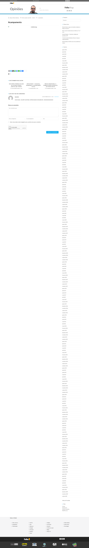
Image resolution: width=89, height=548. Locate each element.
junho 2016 (64, 319)
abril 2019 (64, 244)
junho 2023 (64, 133)
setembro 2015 (65, 339)
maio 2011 (64, 454)
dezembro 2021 (65, 173)
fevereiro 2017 (65, 301)
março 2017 (64, 299)
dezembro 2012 (65, 412)
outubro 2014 (64, 363)
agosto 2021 (64, 182)
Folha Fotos (66, 524)
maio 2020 (64, 215)
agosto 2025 (64, 76)
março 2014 (64, 379)
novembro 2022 (65, 149)
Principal (31, 529)
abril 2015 (64, 350)
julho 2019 (64, 237)
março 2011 (64, 458)
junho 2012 (64, 425)
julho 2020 (64, 211)
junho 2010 (64, 478)
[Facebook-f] (66, 0)
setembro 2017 (65, 286)
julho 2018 (64, 264)
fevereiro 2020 (65, 222)
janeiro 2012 (64, 436)
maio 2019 (64, 242)
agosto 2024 (64, 102)
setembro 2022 (65, 153)
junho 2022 (64, 160)
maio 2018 (64, 268)
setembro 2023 (65, 127)
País (30, 524)
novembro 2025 (65, 69)
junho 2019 (64, 239)
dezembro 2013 (65, 385)
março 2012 (64, 432)
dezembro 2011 (65, 438)
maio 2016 (64, 321)
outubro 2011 (64, 443)
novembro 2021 (65, 175)
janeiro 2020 (64, 224)
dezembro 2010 (65, 465)
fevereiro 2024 (65, 116)
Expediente (14, 524)
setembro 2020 (65, 206)
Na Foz (31, 522)
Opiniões (16, 9)
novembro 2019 (65, 228)
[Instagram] (69, 0)
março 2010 (64, 485)
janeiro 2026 (64, 65)
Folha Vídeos (67, 522)
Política (31, 531)
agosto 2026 (64, 49)
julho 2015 (64, 343)
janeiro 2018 (64, 277)
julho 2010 (64, 476)
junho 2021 (64, 186)
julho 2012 (64, 423)
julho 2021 (64, 184)
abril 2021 (64, 191)
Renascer (31, 526)
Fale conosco (35, 0)
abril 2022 (64, 164)
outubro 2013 (64, 390)
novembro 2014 (65, 361)
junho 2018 (64, 266)
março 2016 (64, 326)
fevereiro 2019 (65, 248)
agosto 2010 (64, 474)
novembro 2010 (65, 467)
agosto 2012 (64, 421)
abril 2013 (64, 403)
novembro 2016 (65, 308)
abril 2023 (64, 138)
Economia (49, 524)
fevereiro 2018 (65, 275)
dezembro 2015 (65, 332)
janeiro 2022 (64, 171)
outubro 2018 (64, 257)
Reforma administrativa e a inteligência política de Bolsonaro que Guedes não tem (50, 85)
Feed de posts (64, 507)
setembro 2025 (65, 74)
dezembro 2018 (65, 253)
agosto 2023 (64, 129)
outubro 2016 (64, 310)
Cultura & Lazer (50, 527)
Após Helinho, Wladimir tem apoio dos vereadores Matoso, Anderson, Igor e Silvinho (16, 85)
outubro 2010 (64, 469)
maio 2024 (64, 109)
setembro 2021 (65, 180)
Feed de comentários (65, 509)
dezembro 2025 (65, 67)
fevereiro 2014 (65, 381)
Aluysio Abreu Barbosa (14, 17)
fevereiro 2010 (65, 487)
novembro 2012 (65, 414)
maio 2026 (64, 56)
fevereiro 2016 (65, 328)
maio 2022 (64, 162)
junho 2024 (64, 107)
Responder (56, 96)
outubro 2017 (64, 284)
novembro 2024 (65, 96)
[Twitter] (67, 0)
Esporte (48, 526)
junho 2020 (64, 213)
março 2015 (64, 352)
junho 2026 (64, 54)
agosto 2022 (64, 155)
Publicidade (14, 526)
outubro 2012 (64, 416)
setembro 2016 (65, 312)
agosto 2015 (64, 341)
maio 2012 (64, 427)
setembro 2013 (65, 392)
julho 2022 (64, 158)
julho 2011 (64, 449)
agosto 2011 (64, 447)
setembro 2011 (65, 445)
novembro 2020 (65, 202)
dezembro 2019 (65, 226)
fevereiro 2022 (65, 169)
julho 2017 (64, 290)
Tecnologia (66, 526)
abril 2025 (64, 85)
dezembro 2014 (65, 359)
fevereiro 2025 (65, 89)
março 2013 (64, 405)
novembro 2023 (65, 122)
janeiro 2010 (64, 489)
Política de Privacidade (66, 500)
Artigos (48, 522)
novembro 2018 (65, 255)
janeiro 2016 (64, 330)
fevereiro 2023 (65, 142)
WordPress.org (64, 510)
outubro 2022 (64, 151)
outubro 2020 (64, 204)
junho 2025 (64, 80)
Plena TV (49, 531)
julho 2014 (64, 370)
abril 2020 (64, 217)
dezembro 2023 (65, 120)
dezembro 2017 (65, 279)
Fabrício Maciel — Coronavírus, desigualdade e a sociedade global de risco (33, 85)
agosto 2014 (64, 368)
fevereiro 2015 (65, 354)
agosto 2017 (64, 288)
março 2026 (64, 60)
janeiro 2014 (64, 383)
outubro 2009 (64, 496)
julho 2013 (64, 396)
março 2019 (64, 246)
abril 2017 (64, 297)
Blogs (48, 529)
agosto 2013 (64, 394)
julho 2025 (64, 78)
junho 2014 (64, 372)
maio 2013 (64, 401)
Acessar (63, 506)
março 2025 (64, 87)
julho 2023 (64, 131)
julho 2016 (64, 317)
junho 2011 (64, 452)
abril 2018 (64, 270)
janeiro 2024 (64, 118)
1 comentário (40, 17)
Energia (31, 527)
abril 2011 (64, 456)
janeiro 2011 (64, 463)
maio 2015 (64, 348)
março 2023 (64, 140)
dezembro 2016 (65, 306)
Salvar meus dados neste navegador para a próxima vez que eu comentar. (25, 122)
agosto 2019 (64, 235)
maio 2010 (64, 480)
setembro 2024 (65, 100)
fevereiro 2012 (65, 434)
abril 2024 (64, 111)
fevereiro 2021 (65, 195)
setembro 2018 (65, 259)
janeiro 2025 (64, 91)
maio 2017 (64, 295)
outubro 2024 (64, 98)
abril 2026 (64, 58)
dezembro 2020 (65, 200)
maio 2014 (64, 374)
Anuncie (38, 0)
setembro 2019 (65, 233)
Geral (31, 533)
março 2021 (64, 193)
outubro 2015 (64, 337)
